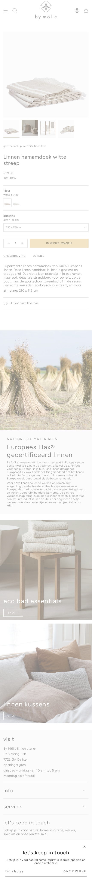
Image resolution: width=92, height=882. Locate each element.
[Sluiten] (84, 846)
